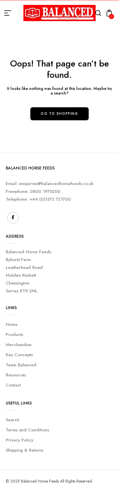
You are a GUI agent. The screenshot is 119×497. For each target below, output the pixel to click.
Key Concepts (19, 355)
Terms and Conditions (27, 430)
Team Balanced (21, 365)
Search (12, 420)
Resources (16, 375)
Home (12, 324)
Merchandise (18, 344)
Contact (13, 385)
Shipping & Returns (24, 450)
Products (14, 334)
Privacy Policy (19, 440)
